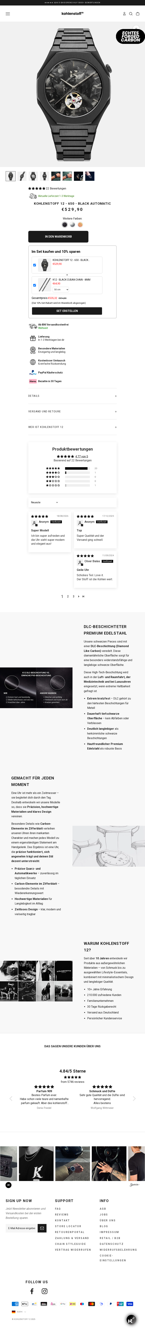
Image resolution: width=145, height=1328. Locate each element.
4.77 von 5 (81, 456)
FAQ (58, 1208)
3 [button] (73, 596)
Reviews (62, 1214)
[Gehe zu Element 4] (45, 176)
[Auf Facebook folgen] (31, 1291)
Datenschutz (112, 1244)
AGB (103, 1208)
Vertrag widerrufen (73, 1249)
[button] (37, 188)
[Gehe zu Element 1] (11, 176)
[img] (39, 516)
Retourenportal (70, 1232)
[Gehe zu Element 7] (78, 176)
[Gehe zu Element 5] (56, 176)
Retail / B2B (110, 1238)
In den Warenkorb (58, 236)
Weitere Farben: (72, 218)
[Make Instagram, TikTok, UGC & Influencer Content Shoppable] (135, 1185)
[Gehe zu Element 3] (33, 176)
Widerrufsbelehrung (118, 1249)
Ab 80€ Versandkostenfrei (72, 3)
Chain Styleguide (70, 1244)
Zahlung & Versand (72, 1238)
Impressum (109, 1232)
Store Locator (68, 1226)
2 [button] (68, 596)
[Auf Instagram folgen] (44, 1291)
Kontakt (62, 1220)
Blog (104, 1226)
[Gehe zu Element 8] (90, 176)
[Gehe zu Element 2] (22, 176)
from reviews (72, 1082)
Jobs (104, 1214)
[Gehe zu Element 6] (67, 176)
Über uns (108, 1220)
